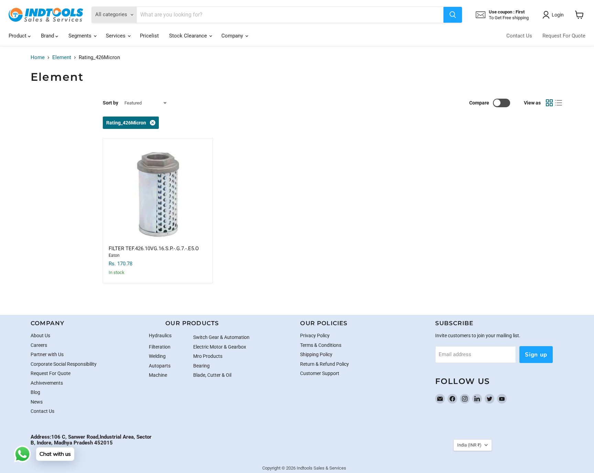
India (469, 445)
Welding (157, 356)
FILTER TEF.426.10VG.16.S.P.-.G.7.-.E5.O (154, 248)
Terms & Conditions (320, 345)
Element (61, 57)
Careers (39, 345)
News (37, 402)
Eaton (114, 255)
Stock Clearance (188, 36)
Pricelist (149, 36)
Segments (80, 36)
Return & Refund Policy (324, 364)
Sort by (110, 103)
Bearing (201, 365)
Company (232, 36)
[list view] (559, 103)
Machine (158, 375)
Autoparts (159, 365)
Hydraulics (160, 335)
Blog (35, 392)
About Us (40, 335)
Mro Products (207, 356)
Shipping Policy (316, 354)
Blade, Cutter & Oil (212, 375)
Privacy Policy (315, 335)
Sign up (536, 355)
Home (38, 57)
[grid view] (549, 103)
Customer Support (319, 373)
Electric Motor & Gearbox (219, 347)
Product (18, 36)
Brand (48, 36)
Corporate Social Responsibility (64, 364)
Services (116, 36)
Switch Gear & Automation (221, 337)
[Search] (452, 15)
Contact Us (519, 36)
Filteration (159, 347)
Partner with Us (47, 354)
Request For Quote (563, 36)
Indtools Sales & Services (321, 468)
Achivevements (47, 383)
